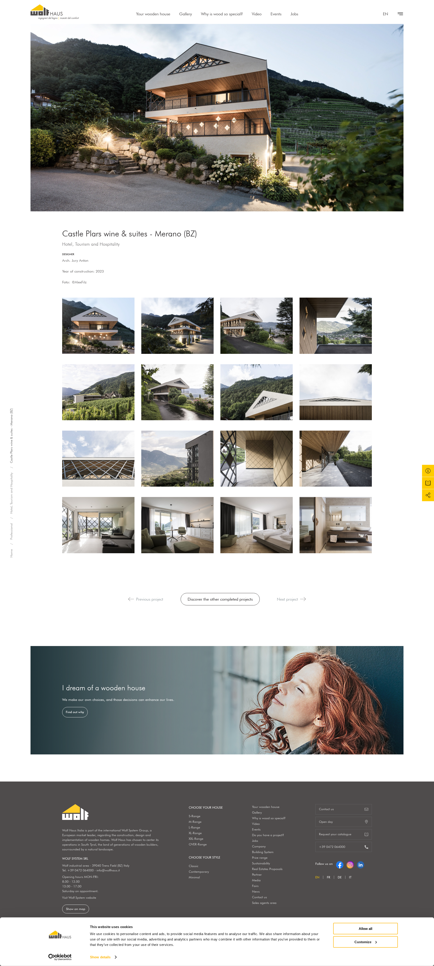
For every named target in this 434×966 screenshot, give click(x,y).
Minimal (194, 877)
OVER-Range (198, 844)
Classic (193, 866)
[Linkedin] (360, 864)
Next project (287, 599)
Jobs (294, 14)
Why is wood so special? (222, 14)
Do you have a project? (268, 835)
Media (256, 880)
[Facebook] (339, 864)
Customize (362, 942)
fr (328, 877)
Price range (259, 857)
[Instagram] (350, 864)
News (256, 891)
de (340, 877)
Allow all (365, 929)
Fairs (255, 886)
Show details (100, 957)
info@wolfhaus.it (108, 870)
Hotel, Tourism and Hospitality (11, 493)
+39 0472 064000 (80, 870)
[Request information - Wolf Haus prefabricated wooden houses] (428, 471)
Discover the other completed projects (220, 599)
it (350, 877)
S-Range (194, 816)
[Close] (398, 13)
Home (11, 553)
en (385, 14)
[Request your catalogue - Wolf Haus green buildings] (428, 483)
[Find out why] (217, 700)
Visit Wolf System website (79, 897)
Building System (263, 852)
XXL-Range (196, 838)
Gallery (185, 14)
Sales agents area (264, 903)
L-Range (194, 827)
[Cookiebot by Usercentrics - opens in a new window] (60, 957)
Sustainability (261, 863)
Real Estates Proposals (267, 869)
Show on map (75, 909)
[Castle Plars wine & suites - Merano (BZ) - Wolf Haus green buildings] (98, 326)
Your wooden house (153, 14)
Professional (11, 531)
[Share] (428, 495)
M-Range (195, 822)
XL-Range (195, 833)
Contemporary (199, 871)
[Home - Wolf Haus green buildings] (55, 12)
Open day (326, 822)
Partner (257, 874)
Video (257, 14)
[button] (131, 599)
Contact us (259, 897)
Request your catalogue (335, 834)
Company (259, 846)
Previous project (149, 599)
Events (276, 14)
